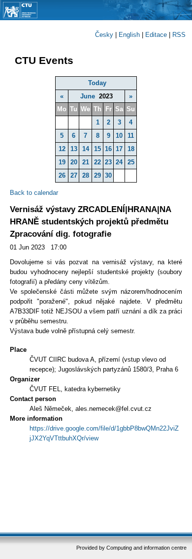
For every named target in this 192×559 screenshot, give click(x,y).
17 (119, 149)
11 (131, 135)
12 (62, 149)
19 (62, 162)
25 (131, 162)
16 (108, 149)
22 (97, 162)
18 (131, 149)
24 (119, 162)
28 (85, 175)
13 (73, 149)
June (87, 96)
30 (108, 175)
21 (85, 162)
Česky (104, 34)
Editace (156, 34)
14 (85, 149)
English (129, 34)
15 (97, 149)
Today (97, 83)
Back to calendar (34, 192)
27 (73, 175)
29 (97, 175)
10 (119, 135)
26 (62, 175)
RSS (179, 34)
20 (73, 162)
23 (108, 162)
